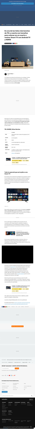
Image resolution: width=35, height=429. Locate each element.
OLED (22, 24)
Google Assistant (20, 273)
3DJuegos (9, 403)
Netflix (13, 24)
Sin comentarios (8, 43)
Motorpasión (29, 403)
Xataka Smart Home (5, 407)
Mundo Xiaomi (4, 408)
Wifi (24, 389)
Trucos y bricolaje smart (27, 386)
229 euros (13, 153)
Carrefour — (15, 162)
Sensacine (16, 403)
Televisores (13, 306)
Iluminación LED (15, 387)
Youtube (9, 375)
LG (19, 24)
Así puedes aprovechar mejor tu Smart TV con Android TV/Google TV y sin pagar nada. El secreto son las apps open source (22, 234)
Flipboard (15, 43)
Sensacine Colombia (16, 422)
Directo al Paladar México (23, 421)
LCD (19, 306)
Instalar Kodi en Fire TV (17, 362)
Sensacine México (17, 420)
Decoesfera (3, 413)
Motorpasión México (29, 421)
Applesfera (3, 406)
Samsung (25, 24)
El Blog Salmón (10, 412)
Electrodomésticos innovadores (16, 384)
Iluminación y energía (5, 386)
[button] (10, 73)
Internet (17, 24)
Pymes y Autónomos (10, 414)
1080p (23, 306)
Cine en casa (15, 389)
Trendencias (4, 412)
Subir (30, 399)
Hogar (25, 383)
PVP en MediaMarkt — (16, 160)
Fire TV (4, 24)
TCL (17, 306)
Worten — (26, 160)
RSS (13, 375)
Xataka (3, 403)
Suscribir (16, 368)
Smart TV (29, 24)
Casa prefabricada (8, 24)
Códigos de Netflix (24, 362)
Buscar (32, 396)
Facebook (12, 43)
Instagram (11, 375)
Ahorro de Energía (5, 387)
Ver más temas (4, 391)
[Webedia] (4, 399)
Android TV (13, 266)
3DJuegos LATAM (10, 420)
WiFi (32, 24)
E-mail (16, 43)
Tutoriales (14, 386)
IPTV (29, 362)
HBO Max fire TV (10, 362)
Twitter (13, 43)
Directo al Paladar (23, 403)
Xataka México (4, 420)
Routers (3, 389)
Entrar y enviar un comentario (18, 326)
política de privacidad (14, 370)
